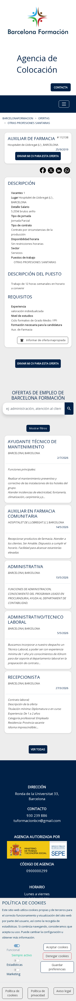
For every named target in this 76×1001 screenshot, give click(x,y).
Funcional (13, 950)
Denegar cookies (57, 956)
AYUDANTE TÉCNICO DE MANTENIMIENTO (32, 443)
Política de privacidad (38, 993)
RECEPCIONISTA (24, 677)
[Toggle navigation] (64, 104)
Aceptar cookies (57, 947)
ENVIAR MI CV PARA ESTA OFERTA (38, 156)
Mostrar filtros (38, 428)
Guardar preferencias (57, 967)
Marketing (13, 974)
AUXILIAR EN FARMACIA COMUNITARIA (31, 513)
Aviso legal (63, 991)
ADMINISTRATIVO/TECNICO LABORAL (35, 619)
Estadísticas (15, 965)
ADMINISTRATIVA (25, 566)
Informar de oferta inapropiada (45, 340)
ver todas (38, 749)
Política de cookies (12, 993)
